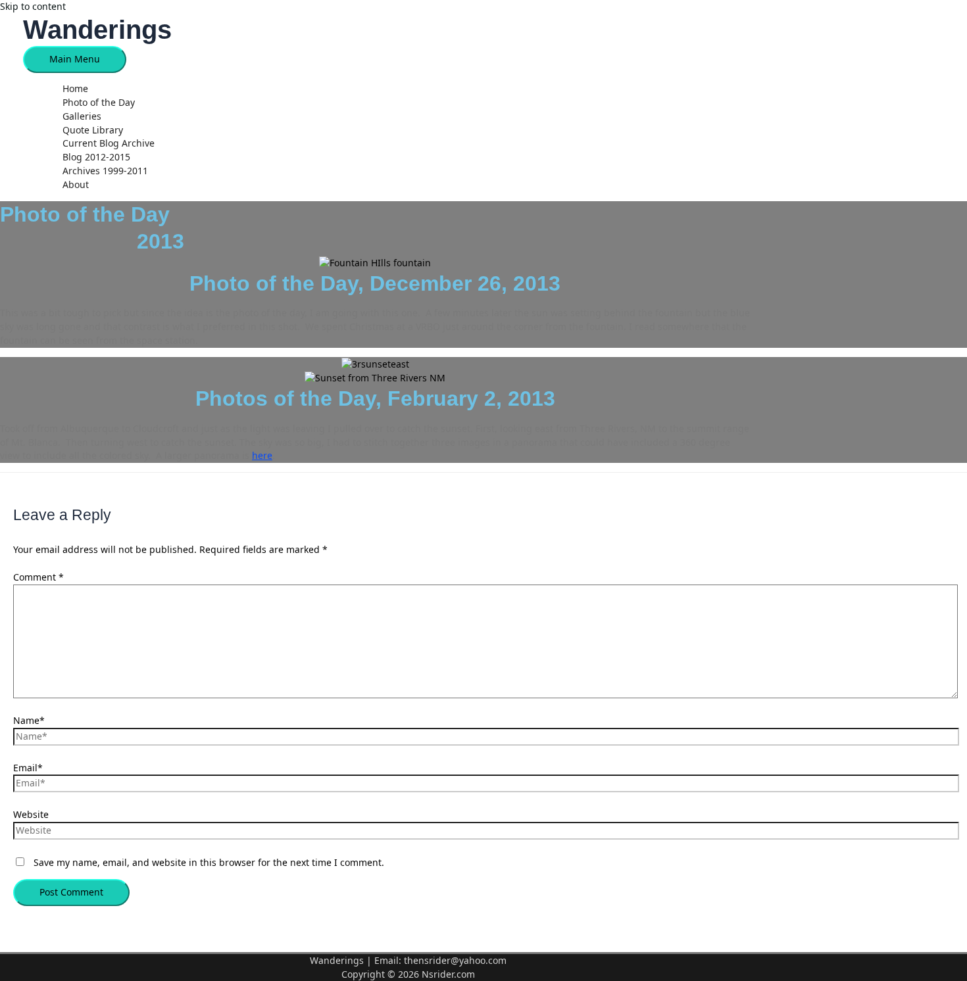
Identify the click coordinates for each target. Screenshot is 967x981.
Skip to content (33, 6)
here (262, 455)
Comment (38, 577)
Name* (29, 720)
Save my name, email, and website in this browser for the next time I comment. (209, 862)
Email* (28, 767)
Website (31, 814)
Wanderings (97, 29)
